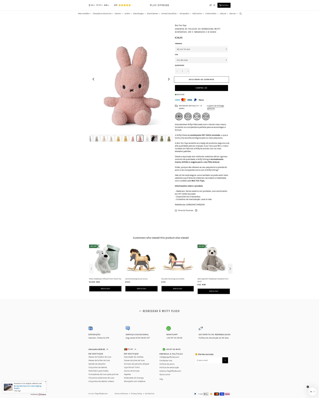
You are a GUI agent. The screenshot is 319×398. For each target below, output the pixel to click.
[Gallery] (131, 83)
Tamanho (178, 43)
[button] (99, 5)
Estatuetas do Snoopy (134, 378)
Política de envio (167, 364)
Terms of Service (121, 394)
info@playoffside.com (169, 357)
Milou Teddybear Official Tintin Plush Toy (105, 279)
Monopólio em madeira (134, 381)
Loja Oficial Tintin (132, 367)
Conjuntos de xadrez (97, 367)
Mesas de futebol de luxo (99, 357)
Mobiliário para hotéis (98, 371)
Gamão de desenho (97, 364)
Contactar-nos (166, 360)
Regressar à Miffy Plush (161, 311)
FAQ (161, 379)
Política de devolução (169, 367)
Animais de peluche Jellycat (136, 364)
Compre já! (201, 88)
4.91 (115, 5)
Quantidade (179, 65)
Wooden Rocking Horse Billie (172, 279)
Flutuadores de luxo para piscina (103, 374)
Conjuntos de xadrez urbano (101, 381)
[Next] (168, 79)
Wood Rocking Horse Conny (136, 279)
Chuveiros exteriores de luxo (101, 378)
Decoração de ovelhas (133, 357)
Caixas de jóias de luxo (134, 360)
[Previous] (93, 79)
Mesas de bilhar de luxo (99, 360)
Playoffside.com (101, 394)
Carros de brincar (132, 371)
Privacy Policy (136, 394)
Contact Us (149, 394)
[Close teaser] (308, 387)
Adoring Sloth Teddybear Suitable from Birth (213, 280)
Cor (176, 54)
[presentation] (91, 269)
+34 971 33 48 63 (173, 349)
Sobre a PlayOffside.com (170, 371)
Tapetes (127, 374)
